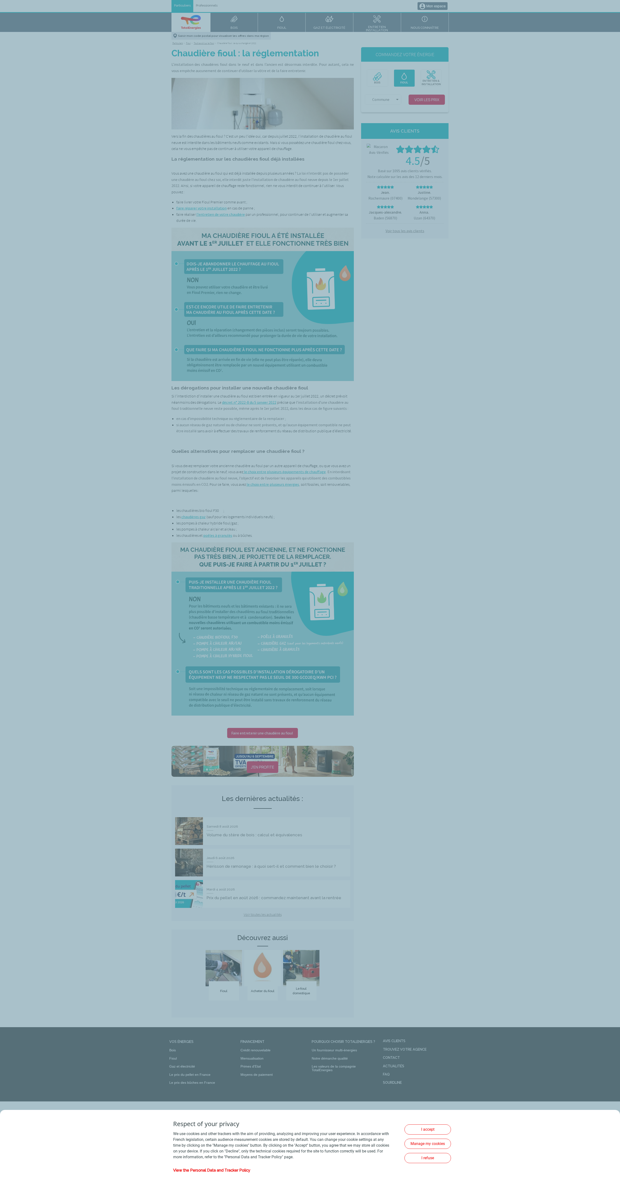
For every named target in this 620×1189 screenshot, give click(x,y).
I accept (427, 1129)
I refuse (427, 1158)
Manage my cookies (428, 1143)
